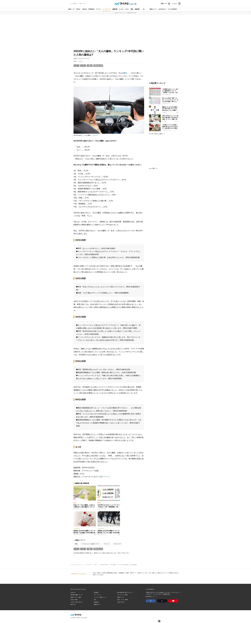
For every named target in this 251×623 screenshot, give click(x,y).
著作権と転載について (76, 594)
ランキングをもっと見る (155, 133)
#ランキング (117, 544)
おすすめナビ (162, 9)
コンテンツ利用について (100, 597)
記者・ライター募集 (122, 599)
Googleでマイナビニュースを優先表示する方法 (125, 12)
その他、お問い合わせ (76, 602)
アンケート (106, 477)
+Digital (84, 9)
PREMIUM (91, 9)
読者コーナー (153, 9)
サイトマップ (97, 594)
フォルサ (80, 61)
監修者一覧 (97, 604)
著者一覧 (73, 604)
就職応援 (114, 9)
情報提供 (96, 602)
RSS (95, 599)
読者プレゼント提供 (76, 597)
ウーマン (98, 9)
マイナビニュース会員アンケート (91, 544)
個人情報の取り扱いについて (124, 592)
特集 (132, 9)
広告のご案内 (74, 599)
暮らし (96, 564)
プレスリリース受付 (122, 594)
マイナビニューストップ (76, 564)
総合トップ (71, 9)
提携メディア (120, 597)
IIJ (143, 9)
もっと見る (152, 168)
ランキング (95, 135)
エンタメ (121, 9)
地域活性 (137, 9)
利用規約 (96, 592)
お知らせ (73, 592)
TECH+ (78, 9)
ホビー (127, 9)
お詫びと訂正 (120, 602)
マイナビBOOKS (172, 9)
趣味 (125, 73)
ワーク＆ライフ (106, 9)
